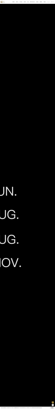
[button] (53, 405)
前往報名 (52, 402)
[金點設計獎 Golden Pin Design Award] (3, 2)
